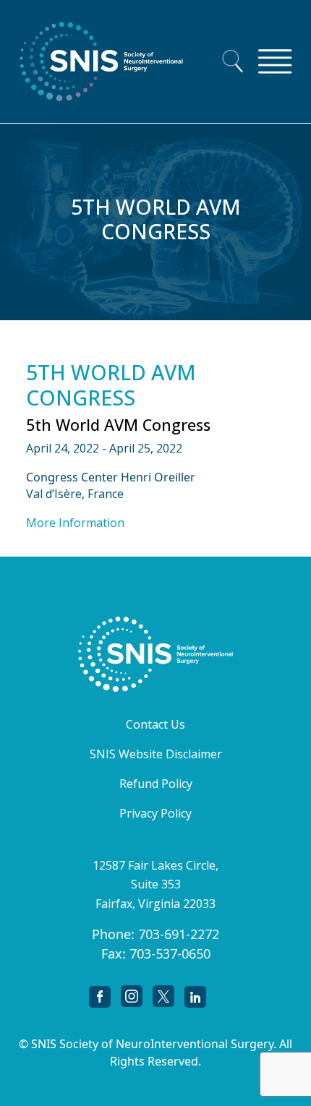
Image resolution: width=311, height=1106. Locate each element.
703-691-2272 (178, 934)
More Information (75, 523)
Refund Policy (155, 784)
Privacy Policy (155, 813)
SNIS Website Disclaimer (156, 754)
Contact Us (155, 724)
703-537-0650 (169, 953)
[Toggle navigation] (275, 61)
